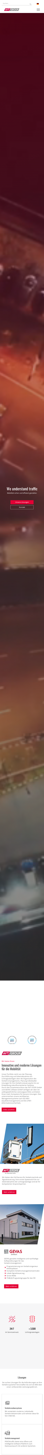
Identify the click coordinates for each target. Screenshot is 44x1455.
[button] (37, 4)
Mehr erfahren (9, 1192)
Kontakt (22, 507)
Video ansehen (9, 1109)
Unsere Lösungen (22, 502)
